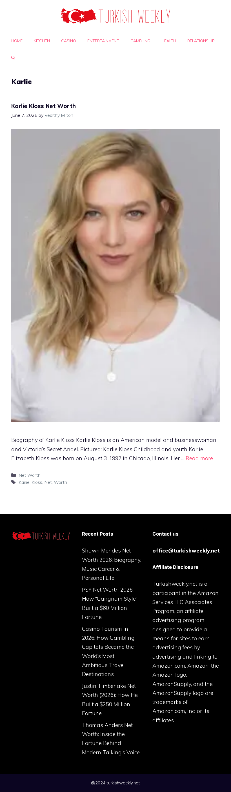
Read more (199, 458)
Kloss (37, 482)
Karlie (24, 482)
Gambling (140, 40)
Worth (60, 482)
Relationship (201, 40)
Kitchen (42, 40)
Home (17, 40)
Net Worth (30, 475)
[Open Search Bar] (13, 57)
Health (168, 40)
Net (48, 482)
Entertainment (103, 40)
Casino (68, 40)
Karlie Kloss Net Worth (43, 105)
